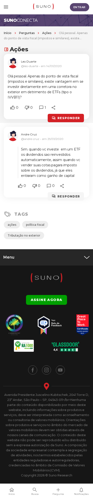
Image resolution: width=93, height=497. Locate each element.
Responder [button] (68, 118)
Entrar (79, 7)
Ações (46, 33)
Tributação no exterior (24, 235)
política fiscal (35, 224)
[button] (12, 107)
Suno (21, 20)
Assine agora (46, 300)
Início (7, 33)
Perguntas (27, 33)
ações (12, 224)
